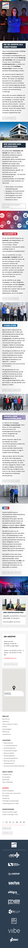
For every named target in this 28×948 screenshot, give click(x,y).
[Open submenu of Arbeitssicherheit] (3, 763)
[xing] (3, 822)
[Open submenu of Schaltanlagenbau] (3, 756)
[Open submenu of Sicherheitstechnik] (3, 748)
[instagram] (24, 822)
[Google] (13, 822)
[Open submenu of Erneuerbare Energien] (3, 750)
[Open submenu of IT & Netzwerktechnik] (3, 745)
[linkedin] (10, 822)
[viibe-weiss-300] (14, 928)
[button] (14, 688)
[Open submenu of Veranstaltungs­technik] (3, 758)
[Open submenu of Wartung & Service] (3, 761)
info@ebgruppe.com (10, 658)
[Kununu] (6, 822)
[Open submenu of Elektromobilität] (3, 753)
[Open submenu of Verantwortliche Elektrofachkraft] (3, 766)
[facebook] (21, 822)
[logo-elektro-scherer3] (14, 900)
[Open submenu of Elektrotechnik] (3, 743)
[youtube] (17, 822)
